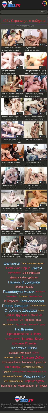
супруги (7, 371)
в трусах (41, 385)
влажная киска (32, 338)
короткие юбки (24, 348)
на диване (24, 329)
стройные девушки (20, 310)
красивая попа (11, 362)
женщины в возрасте (36, 371)
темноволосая (32, 301)
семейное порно (18, 268)
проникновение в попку (24, 334)
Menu (44, 3)
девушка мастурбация (24, 277)
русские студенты (12, 339)
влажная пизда (12, 357)
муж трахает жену (13, 381)
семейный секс (38, 305)
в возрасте (11, 300)
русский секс (21, 324)
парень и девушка (24, 282)
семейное (35, 315)
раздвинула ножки (18, 291)
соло (41, 310)
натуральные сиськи (32, 367)
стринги (23, 296)
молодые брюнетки (34, 362)
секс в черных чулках (33, 263)
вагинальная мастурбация (17, 385)
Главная (11, 4)
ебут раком (8, 324)
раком (37, 268)
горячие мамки (14, 273)
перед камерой (15, 306)
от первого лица (30, 319)
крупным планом (24, 343)
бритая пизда (12, 296)
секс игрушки (31, 272)
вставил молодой (20, 352)
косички (35, 353)
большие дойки (33, 357)
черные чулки (34, 381)
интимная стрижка (12, 376)
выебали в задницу (37, 324)
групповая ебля (19, 371)
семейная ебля (35, 296)
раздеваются (34, 376)
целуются (12, 263)
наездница (40, 292)
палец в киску (24, 286)
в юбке (12, 320)
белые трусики (16, 315)
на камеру (12, 367)
